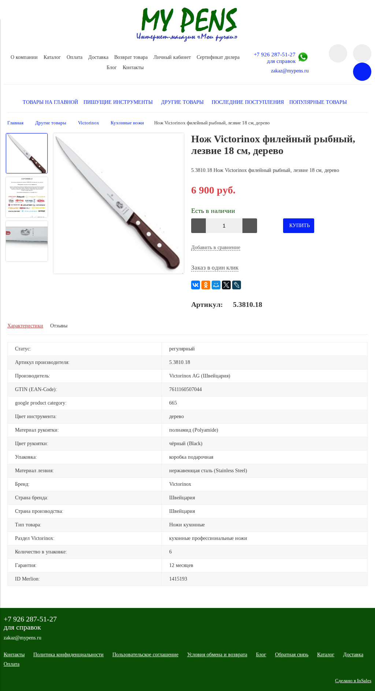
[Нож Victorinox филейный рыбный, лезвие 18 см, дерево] (118, 204)
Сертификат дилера (218, 57)
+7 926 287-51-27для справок (275, 57)
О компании (24, 57)
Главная (15, 122)
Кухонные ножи (127, 122)
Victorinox (88, 122)
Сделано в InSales (353, 680)
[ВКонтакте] (195, 285)
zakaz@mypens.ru (290, 71)
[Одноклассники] (205, 285)
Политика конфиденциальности (68, 654)
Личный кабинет (172, 57)
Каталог (52, 57)
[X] (226, 285)
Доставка (98, 57)
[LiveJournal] (236, 285)
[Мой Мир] (216, 285)
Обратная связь (291, 654)
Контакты (133, 67)
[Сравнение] (362, 53)
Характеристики (25, 325)
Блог (112, 67)
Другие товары (50, 122)
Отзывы (58, 325)
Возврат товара (131, 57)
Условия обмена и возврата (217, 654)
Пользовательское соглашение (145, 654)
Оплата (74, 57)
